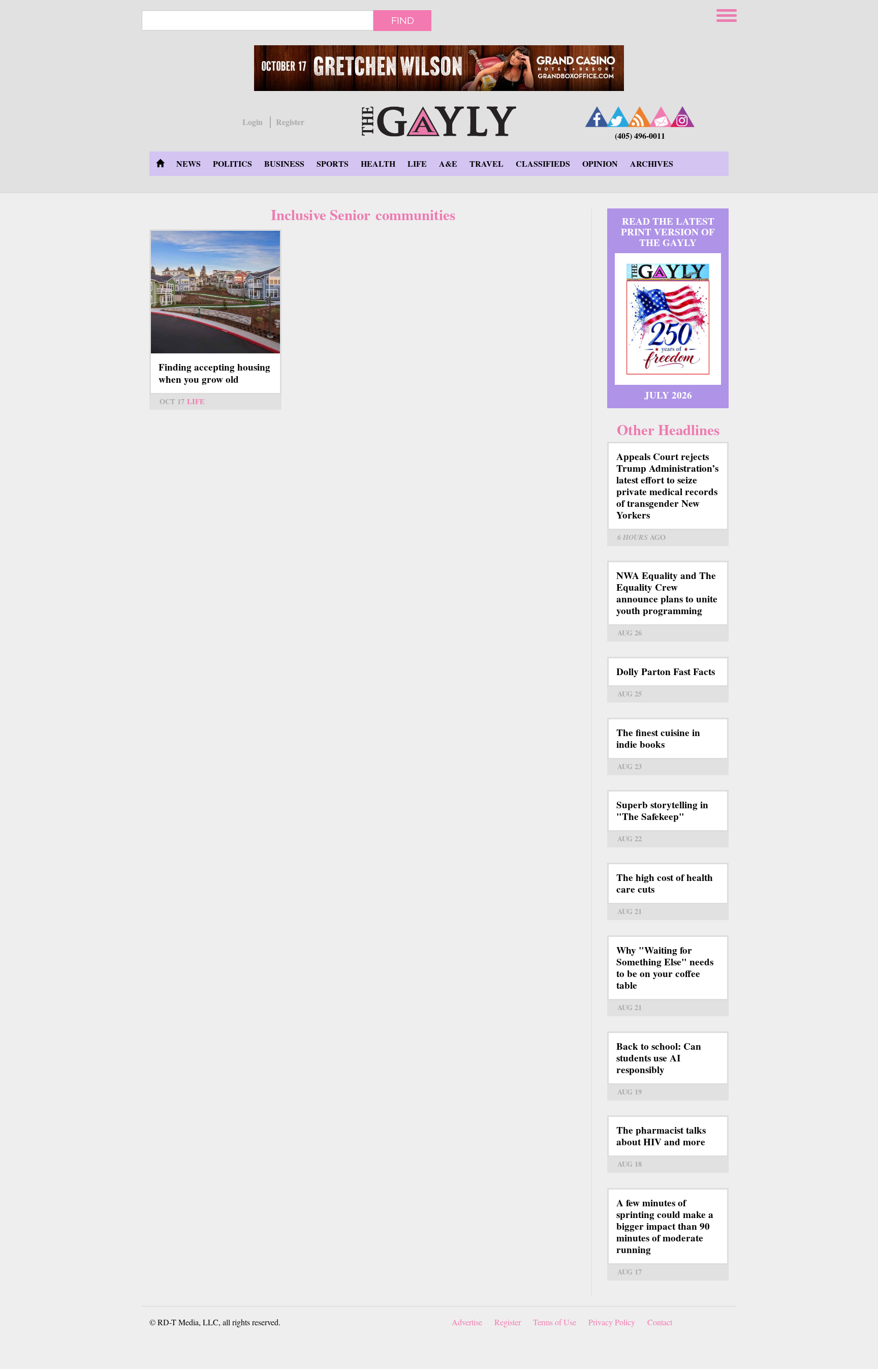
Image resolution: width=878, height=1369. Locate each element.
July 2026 (668, 395)
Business (284, 163)
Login (252, 122)
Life (417, 163)
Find (402, 20)
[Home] (438, 119)
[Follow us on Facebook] (597, 116)
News (188, 163)
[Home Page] (160, 163)
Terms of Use (554, 1322)
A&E (448, 163)
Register (290, 122)
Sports (333, 163)
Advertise (467, 1322)
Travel (486, 163)
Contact (659, 1322)
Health (378, 163)
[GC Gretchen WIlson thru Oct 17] (439, 68)
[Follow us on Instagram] (682, 116)
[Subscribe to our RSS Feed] (640, 116)
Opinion (600, 163)
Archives (651, 163)
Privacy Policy (611, 1322)
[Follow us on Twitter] (618, 116)
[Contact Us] (661, 116)
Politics (232, 163)
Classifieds (543, 163)
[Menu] (727, 14)
